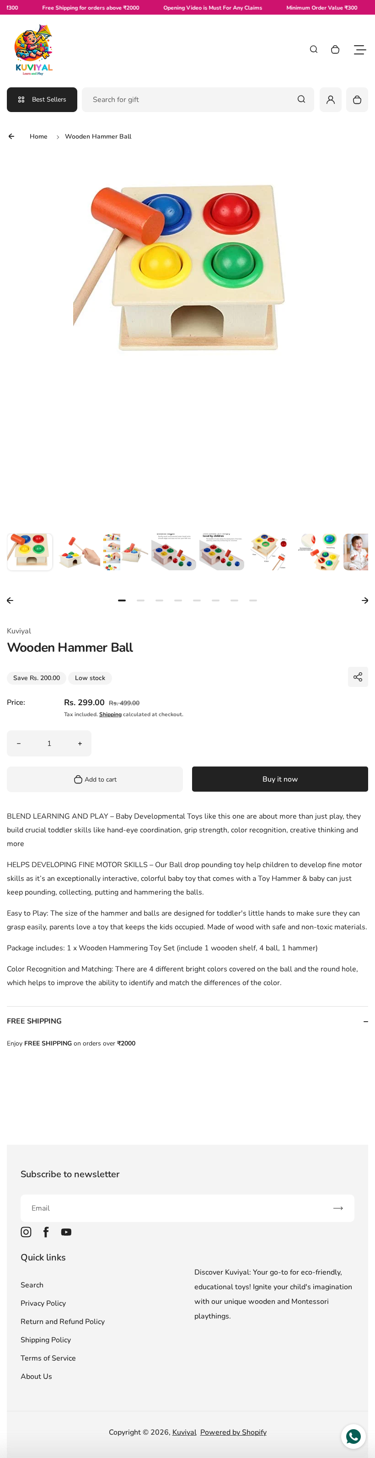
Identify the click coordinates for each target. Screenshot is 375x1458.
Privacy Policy (43, 1303)
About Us (36, 1377)
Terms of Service (48, 1358)
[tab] (122, 600)
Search (32, 1285)
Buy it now (280, 779)
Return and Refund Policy (63, 1322)
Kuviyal (184, 1432)
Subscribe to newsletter (70, 1174)
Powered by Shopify (233, 1432)
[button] (30, 556)
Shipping (110, 714)
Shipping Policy (46, 1340)
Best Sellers (49, 99)
